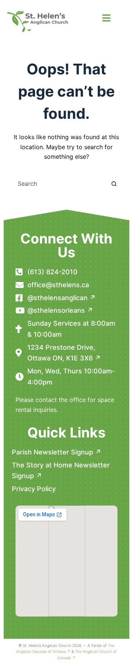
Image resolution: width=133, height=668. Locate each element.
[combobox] (59, 183)
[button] (106, 18)
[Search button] (114, 184)
